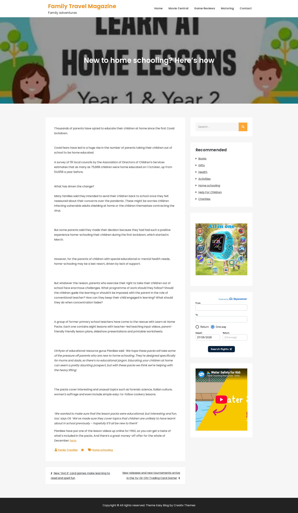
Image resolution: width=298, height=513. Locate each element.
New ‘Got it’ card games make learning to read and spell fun (80, 475)
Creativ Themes (184, 505)
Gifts (201, 165)
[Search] (243, 127)
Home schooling (102, 450)
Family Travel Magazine (82, 6)
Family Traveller (68, 450)
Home (158, 8)
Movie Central (178, 8)
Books (202, 159)
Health (202, 172)
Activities (204, 179)
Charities (204, 199)
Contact (246, 8)
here (73, 441)
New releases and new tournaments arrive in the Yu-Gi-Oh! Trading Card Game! (151, 475)
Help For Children (210, 192)
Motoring (227, 8)
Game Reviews (204, 8)
